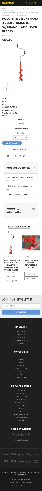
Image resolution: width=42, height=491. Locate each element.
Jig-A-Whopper (21, 418)
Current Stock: (21, 128)
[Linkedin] (20, 156)
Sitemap (21, 343)
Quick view (11, 276)
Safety (21, 371)
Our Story (21, 331)
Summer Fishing (21, 377)
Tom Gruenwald (21, 402)
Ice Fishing (21, 365)
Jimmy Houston (21, 368)
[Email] (8, 156)
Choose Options (11, 281)
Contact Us (21, 334)
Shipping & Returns (21, 337)
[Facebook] (4, 156)
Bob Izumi (21, 408)
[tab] (21, 167)
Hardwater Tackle (21, 414)
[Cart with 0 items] (35, 3)
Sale (21, 374)
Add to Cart (31, 278)
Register (25, 340)
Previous (3, 488)
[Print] (12, 156)
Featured (21, 359)
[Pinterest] (24, 156)
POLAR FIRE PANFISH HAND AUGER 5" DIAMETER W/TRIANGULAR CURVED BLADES (11, 265)
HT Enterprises (21, 390)
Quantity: (21, 133)
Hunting (21, 362)
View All (21, 421)
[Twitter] (16, 156)
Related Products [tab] (19, 226)
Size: (21, 119)
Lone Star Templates (25, 483)
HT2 (21, 411)
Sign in (16, 340)
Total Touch (21, 405)
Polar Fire (21, 393)
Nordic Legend (21, 399)
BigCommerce (25, 480)
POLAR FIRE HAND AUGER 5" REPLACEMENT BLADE (31, 264)
